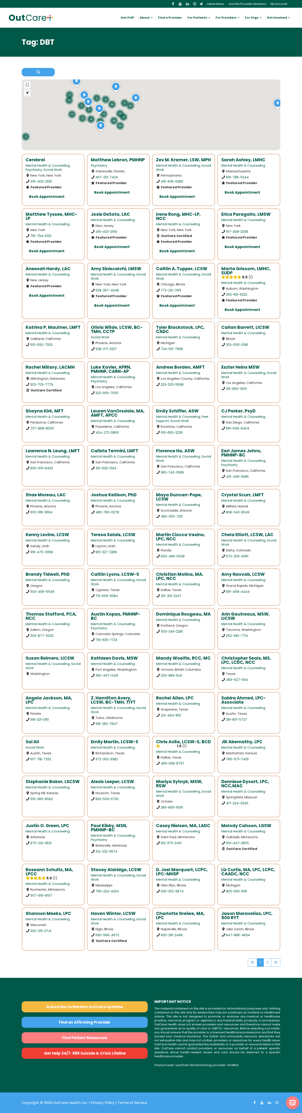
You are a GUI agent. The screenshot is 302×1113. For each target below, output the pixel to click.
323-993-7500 (107, 393)
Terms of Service (132, 1102)
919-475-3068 (41, 552)
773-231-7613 (171, 290)
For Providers (226, 17)
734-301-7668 (172, 349)
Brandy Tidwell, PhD (48, 574)
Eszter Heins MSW (240, 367)
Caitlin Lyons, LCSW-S (115, 574)
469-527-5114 (237, 679)
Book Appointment (47, 196)
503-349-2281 (172, 631)
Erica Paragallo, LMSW (246, 214)
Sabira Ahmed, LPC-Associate (243, 700)
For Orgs (251, 17)
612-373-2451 (171, 843)
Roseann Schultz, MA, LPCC (49, 872)
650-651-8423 (41, 468)
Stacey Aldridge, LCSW (116, 870)
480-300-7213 (172, 516)
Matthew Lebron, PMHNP (118, 160)
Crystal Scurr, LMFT (242, 495)
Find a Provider (170, 17)
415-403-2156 (41, 181)
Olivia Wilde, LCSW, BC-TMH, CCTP (117, 329)
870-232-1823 (41, 843)
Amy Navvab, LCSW (243, 574)
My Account (279, 4)
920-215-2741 (40, 931)
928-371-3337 (106, 349)
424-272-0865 (107, 432)
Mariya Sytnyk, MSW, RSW (179, 784)
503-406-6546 (42, 591)
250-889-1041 (171, 675)
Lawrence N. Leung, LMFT (53, 451)
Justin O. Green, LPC (47, 826)
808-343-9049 (237, 512)
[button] (130, 106)
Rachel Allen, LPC (175, 698)
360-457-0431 (107, 675)
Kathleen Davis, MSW (114, 658)
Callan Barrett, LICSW (245, 327)
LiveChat (182, 1065)
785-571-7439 (237, 759)
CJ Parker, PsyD (238, 411)
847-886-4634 (238, 935)
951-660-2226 (172, 432)
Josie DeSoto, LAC (110, 214)
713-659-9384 (107, 596)
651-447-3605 (237, 843)
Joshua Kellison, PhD (114, 495)
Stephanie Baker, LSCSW (53, 782)
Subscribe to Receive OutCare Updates (84, 1006)
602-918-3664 (41, 512)
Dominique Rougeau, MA (183, 614)
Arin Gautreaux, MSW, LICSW (245, 616)
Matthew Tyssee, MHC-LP (51, 216)
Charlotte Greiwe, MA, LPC (180, 916)
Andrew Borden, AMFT (180, 367)
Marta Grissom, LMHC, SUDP (246, 271)
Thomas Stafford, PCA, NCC (51, 616)
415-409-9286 (237, 476)
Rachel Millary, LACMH (50, 367)
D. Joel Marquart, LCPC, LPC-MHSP (182, 872)
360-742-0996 (172, 472)
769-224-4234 (107, 891)
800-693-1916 (236, 891)
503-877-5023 (42, 636)
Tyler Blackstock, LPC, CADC (180, 329)
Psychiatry (34, 170)
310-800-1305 (236, 388)
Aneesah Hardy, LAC (48, 269)
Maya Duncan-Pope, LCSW (179, 497)
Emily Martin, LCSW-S (114, 742)
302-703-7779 (41, 384)
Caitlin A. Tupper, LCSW (181, 269)
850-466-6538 (173, 556)
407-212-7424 (107, 177)
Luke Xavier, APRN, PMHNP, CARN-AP (111, 369)
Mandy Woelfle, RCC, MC (183, 658)
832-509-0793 (107, 799)
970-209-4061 (237, 556)
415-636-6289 (172, 181)
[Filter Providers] (38, 72)
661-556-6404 (237, 428)
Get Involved (277, 17)
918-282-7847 (107, 723)
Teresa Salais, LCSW (113, 535)
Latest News (215, 4)
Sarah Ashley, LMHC (243, 160)
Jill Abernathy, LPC (241, 742)
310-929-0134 (106, 468)
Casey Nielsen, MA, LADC (183, 826)
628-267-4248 (107, 290)
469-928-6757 (172, 763)
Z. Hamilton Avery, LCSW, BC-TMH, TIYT (113, 700)
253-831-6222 (236, 294)
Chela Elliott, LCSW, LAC (247, 535)
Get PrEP (127, 17)
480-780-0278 (107, 512)
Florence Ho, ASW (175, 451)
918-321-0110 (39, 719)
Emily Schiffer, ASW (177, 411)
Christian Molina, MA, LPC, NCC (179, 576)
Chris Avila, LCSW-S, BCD (183, 742)
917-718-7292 (40, 759)
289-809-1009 (172, 807)
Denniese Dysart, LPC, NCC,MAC (245, 784)
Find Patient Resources (84, 1037)
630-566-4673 (107, 935)
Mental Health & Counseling (48, 165)
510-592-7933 (41, 344)
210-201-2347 (171, 596)
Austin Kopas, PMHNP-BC (115, 616)
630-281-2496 (172, 935)
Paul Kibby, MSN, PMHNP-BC (109, 828)
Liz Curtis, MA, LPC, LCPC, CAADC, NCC (248, 872)
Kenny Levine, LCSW (47, 535)
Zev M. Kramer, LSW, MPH (183, 160)
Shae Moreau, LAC (46, 495)
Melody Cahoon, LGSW (246, 826)
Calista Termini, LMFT (114, 451)
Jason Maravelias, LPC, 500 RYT (247, 916)
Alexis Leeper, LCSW (112, 782)
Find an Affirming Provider (85, 1022)
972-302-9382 (107, 759)
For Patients (197, 17)
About (145, 17)
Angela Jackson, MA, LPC (49, 700)
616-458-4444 (238, 591)
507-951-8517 (41, 895)
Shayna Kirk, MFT (44, 411)
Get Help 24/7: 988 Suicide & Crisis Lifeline (85, 1053)
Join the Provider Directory (247, 4)
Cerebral (35, 160)
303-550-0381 (237, 344)
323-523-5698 (172, 384)
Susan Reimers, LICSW (50, 658)
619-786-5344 (237, 177)
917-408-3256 (237, 231)
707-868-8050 (42, 428)
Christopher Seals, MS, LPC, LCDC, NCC (246, 660)
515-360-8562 (41, 799)
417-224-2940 (237, 803)
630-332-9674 (172, 891)
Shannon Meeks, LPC (48, 914)
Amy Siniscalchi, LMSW (116, 269)
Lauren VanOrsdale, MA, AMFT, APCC (118, 413)
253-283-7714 (237, 636)
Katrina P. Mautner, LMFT (53, 327)
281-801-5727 (236, 719)
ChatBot (233, 1065)
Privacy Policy (103, 1102)
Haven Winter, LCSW (113, 914)
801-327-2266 (106, 552)
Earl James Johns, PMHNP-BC (241, 453)
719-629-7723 (106, 640)
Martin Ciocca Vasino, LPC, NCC (180, 537)
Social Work (53, 170)
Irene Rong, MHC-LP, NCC (178, 216)
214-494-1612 (171, 715)
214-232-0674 (106, 851)
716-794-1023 (40, 236)
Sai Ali (32, 742)
